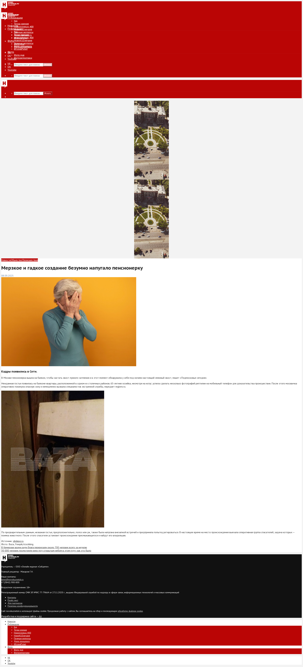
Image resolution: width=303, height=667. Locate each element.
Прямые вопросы (23, 32)
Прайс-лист (13, 600)
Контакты (12, 597)
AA (40, 616)
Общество (16, 260)
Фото (11, 41)
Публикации (15, 28)
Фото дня (19, 55)
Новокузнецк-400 (23, 26)
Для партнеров (15, 603)
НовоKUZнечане (23, 29)
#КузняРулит (21, 49)
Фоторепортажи (23, 58)
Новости (13, 25)
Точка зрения (21, 23)
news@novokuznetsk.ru (12, 579)
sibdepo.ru (18, 541)
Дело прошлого (23, 46)
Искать (47, 65)
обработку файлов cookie (130, 611)
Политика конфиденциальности (23, 606)
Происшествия (30, 260)
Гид (16, 32)
